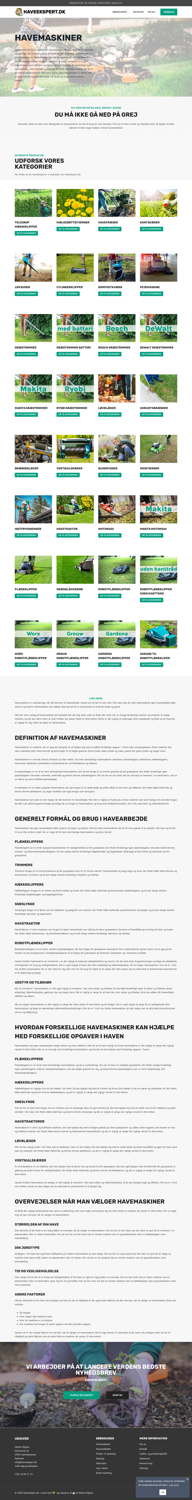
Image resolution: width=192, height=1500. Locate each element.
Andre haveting (104, 1472)
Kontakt (143, 1448)
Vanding (100, 1458)
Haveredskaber (103, 1448)
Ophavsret (144, 1458)
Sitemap (143, 1468)
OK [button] (162, 1492)
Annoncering (145, 1463)
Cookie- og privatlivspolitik (153, 1453)
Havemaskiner (103, 1444)
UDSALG (169, 12)
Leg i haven (102, 1468)
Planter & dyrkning (106, 1453)
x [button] (187, 1479)
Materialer (101, 1463)
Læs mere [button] (174, 1485)
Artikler (138, 12)
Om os (142, 1444)
